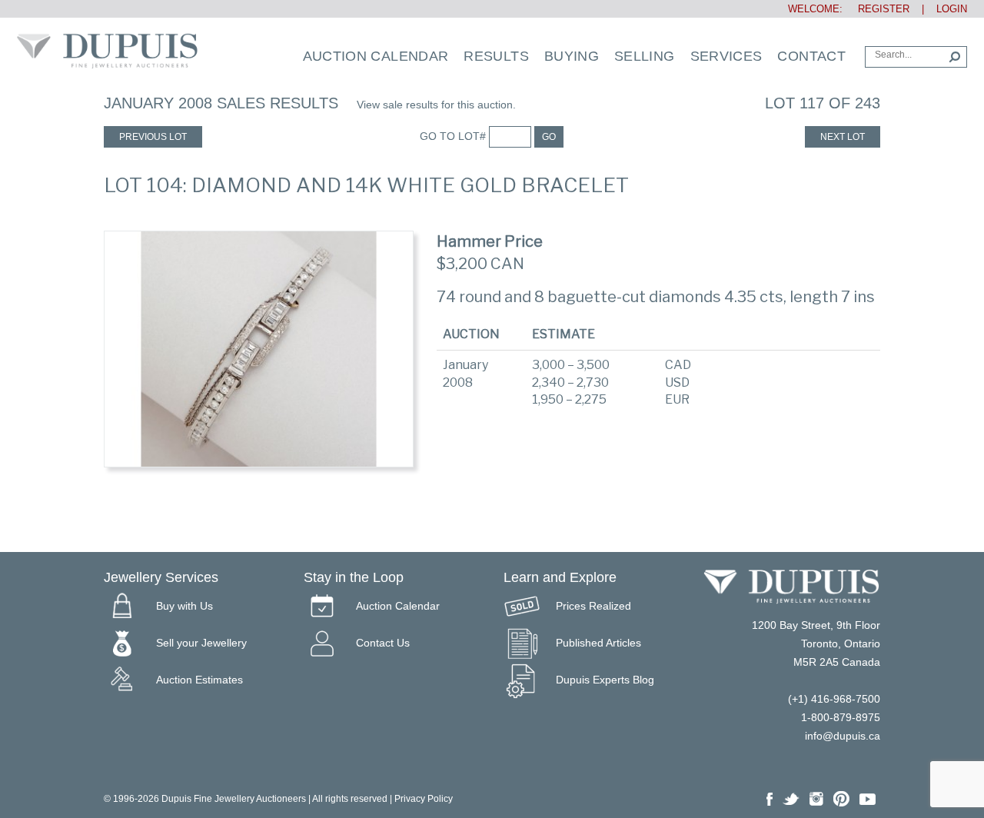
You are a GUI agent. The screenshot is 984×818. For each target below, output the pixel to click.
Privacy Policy (423, 798)
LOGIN (951, 9)
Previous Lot (153, 136)
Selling (644, 56)
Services (726, 56)
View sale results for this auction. (436, 104)
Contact (811, 56)
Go (549, 136)
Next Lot (842, 136)
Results (496, 56)
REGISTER (877, 9)
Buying (571, 56)
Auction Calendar (376, 56)
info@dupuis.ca (842, 736)
